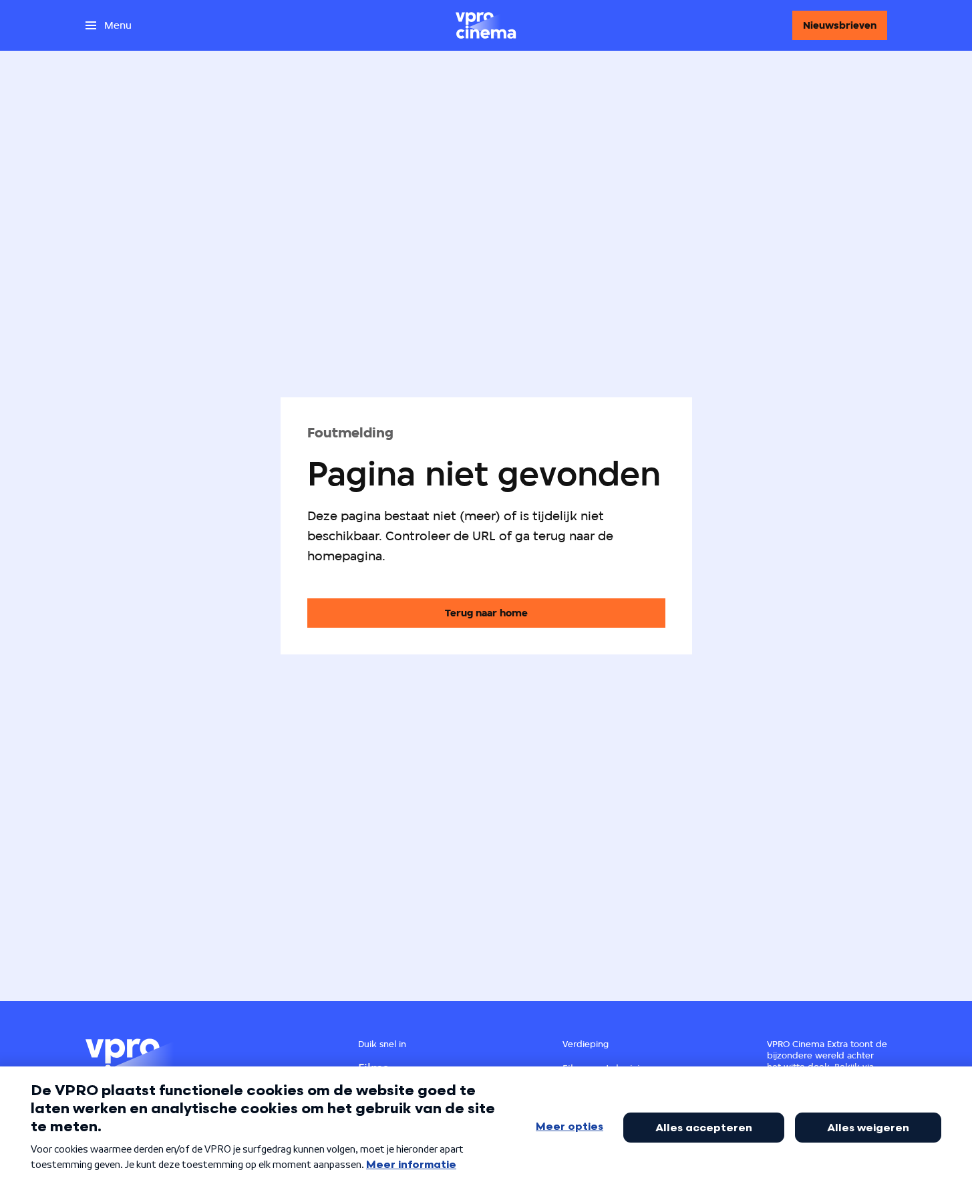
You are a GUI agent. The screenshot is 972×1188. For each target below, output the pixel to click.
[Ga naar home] (486, 25)
